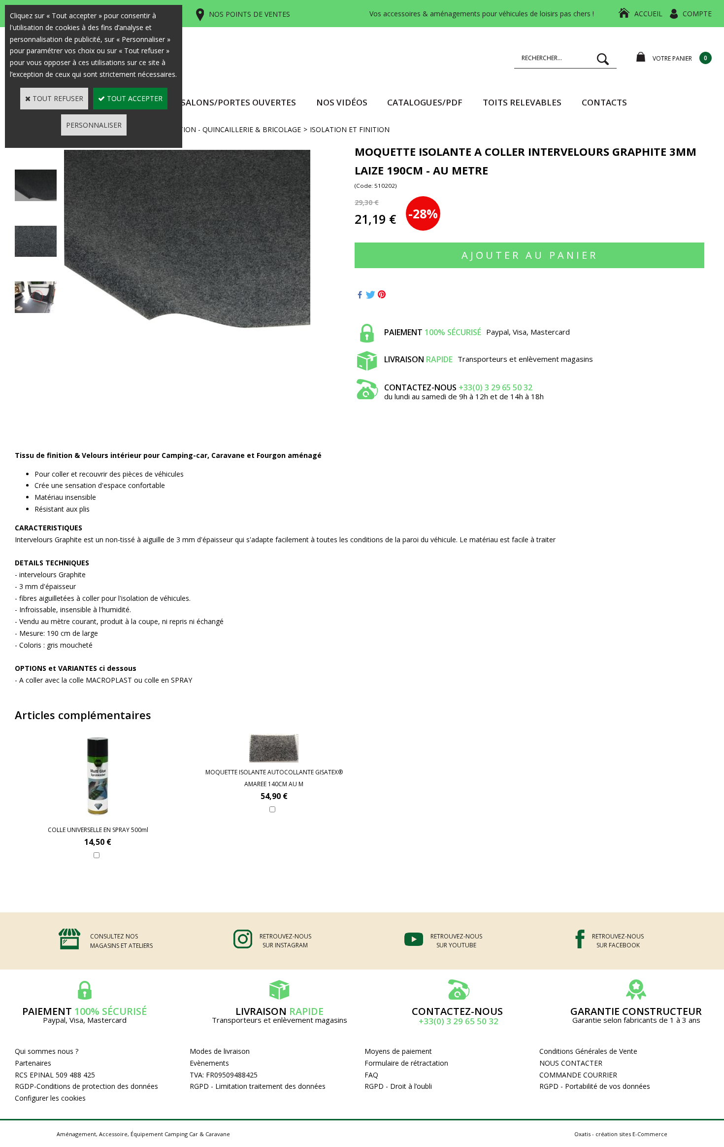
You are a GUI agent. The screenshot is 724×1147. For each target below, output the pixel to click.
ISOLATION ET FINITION (350, 129)
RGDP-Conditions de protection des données (86, 1086)
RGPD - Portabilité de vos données (594, 1086)
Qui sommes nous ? (46, 1051)
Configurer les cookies (50, 1098)
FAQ (371, 1074)
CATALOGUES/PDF (424, 102)
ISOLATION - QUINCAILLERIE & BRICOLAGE (230, 129)
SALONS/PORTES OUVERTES (238, 102)
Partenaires (33, 1063)
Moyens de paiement (398, 1051)
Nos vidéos (341, 102)
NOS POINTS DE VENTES (249, 14)
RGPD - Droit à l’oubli (398, 1086)
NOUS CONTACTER (570, 1063)
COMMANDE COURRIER (578, 1074)
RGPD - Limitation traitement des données (258, 1086)
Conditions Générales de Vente (588, 1051)
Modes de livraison (220, 1051)
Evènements (209, 1063)
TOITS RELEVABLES (522, 102)
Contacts (604, 102)
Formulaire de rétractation (406, 1063)
